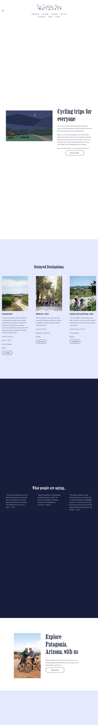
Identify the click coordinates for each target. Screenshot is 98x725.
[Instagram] (3, 10)
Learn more (41, 341)
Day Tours (63, 14)
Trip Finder (45, 14)
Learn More (7, 353)
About (50, 17)
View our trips (74, 153)
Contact (57, 17)
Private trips (42, 17)
